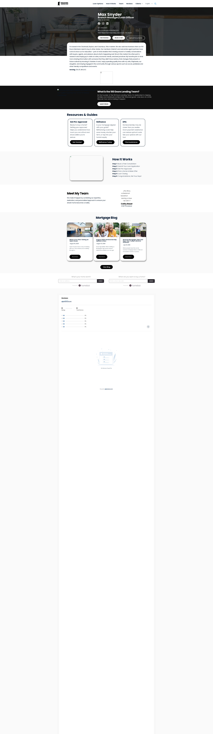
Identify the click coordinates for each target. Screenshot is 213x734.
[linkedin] (107, 23)
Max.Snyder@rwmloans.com (108, 30)
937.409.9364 (102, 28)
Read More (75, 257)
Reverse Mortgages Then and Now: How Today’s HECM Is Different (133, 241)
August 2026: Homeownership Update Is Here (106, 240)
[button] (142, 3)
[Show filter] (148, 326)
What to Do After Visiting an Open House (78, 240)
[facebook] (99, 23)
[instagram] (103, 23)
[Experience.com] (109, 389)
